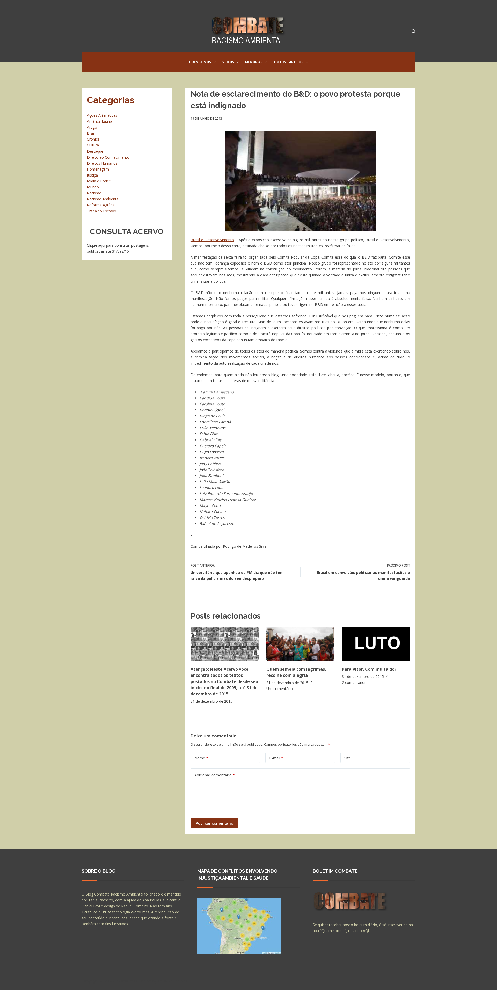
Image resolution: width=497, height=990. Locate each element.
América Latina (99, 121)
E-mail (276, 757)
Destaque (95, 151)
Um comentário (279, 688)
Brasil (91, 133)
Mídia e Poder (98, 181)
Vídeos (228, 62)
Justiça (92, 175)
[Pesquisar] (413, 31)
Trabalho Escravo (101, 211)
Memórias (253, 62)
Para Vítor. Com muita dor (369, 669)
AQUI (367, 930)
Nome (201, 757)
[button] (215, 62)
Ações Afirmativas (102, 115)
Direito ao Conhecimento (108, 157)
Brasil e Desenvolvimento (212, 239)
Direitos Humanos (102, 163)
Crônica (93, 139)
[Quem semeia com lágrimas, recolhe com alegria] (300, 644)
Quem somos (200, 62)
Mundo (93, 187)
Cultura (93, 145)
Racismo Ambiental (103, 198)
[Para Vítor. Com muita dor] (376, 644)
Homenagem (98, 169)
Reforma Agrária (101, 204)
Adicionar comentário (214, 775)
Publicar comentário (214, 823)
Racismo (94, 192)
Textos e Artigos (288, 62)
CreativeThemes (173, 981)
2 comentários (354, 682)
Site (347, 757)
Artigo (92, 127)
